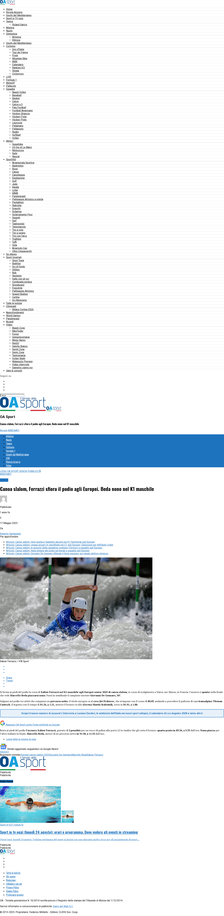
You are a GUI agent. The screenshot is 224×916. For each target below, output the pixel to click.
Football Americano (22, 110)
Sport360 (11, 159)
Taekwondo (18, 223)
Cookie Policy (12, 891)
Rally (14, 153)
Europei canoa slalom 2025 (35, 754)
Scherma (16, 211)
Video (9, 324)
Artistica (16, 37)
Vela (14, 245)
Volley (15, 138)
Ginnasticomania (21, 337)
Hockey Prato (19, 119)
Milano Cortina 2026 (23, 309)
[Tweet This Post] (115, 669)
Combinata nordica (22, 281)
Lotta (15, 190)
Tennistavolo (19, 226)
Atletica (10, 27)
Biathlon (16, 263)
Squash (16, 217)
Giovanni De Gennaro (60, 754)
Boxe (15, 168)
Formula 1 (11, 79)
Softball (16, 134)
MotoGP (10, 82)
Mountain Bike (19, 58)
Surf (14, 220)
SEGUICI (4, 751)
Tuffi (14, 242)
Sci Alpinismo (19, 300)
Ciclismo (10, 46)
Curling (16, 297)
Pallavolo (11, 86)
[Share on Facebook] (115, 666)
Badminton (17, 165)
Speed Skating (20, 294)
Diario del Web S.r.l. (63, 906)
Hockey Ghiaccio (21, 113)
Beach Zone (18, 327)
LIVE (8, 76)
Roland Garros (19, 24)
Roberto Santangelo (10, 533)
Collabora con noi (14, 884)
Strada (15, 70)
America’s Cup (19, 248)
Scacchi (16, 208)
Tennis (9, 21)
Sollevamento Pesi (22, 214)
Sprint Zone (18, 349)
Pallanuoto (17, 128)
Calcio (15, 101)
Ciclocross (18, 73)
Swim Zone (18, 352)
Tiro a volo (17, 229)
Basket (16, 98)
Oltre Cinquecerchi (22, 251)
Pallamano (17, 125)
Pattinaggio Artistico (23, 291)
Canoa (15, 171)
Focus (15, 334)
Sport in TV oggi (14, 18)
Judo (15, 184)
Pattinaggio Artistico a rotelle (27, 199)
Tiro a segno (18, 232)
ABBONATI (13, 430)
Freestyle (17, 288)
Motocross (18, 150)
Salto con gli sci (20, 278)
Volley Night (18, 358)
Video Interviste (20, 364)
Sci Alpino (11, 254)
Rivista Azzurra (14, 12)
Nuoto (9, 30)
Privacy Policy (12, 887)
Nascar (16, 156)
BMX (14, 61)
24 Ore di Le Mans (22, 147)
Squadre (10, 89)
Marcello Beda (79, 754)
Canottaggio (18, 174)
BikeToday (17, 331)
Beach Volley (19, 92)
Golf (14, 181)
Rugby (15, 131)
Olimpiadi (11, 306)
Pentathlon (18, 202)
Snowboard (18, 284)
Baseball (16, 95)
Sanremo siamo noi (22, 367)
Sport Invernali (13, 257)
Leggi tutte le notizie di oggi (21, 739)
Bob (14, 272)
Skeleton (17, 275)
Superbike (17, 144)
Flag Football (19, 107)
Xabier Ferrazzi (95, 754)
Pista (15, 55)
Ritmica (16, 40)
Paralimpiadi (18, 196)
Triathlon (16, 239)
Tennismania (18, 355)
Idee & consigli (14, 370)
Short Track (18, 260)
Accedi (9, 321)
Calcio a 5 (17, 104)
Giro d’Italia (18, 49)
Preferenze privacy (14, 895)
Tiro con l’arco (19, 235)
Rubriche (16, 205)
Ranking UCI (18, 67)
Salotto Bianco (20, 346)
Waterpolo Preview (22, 361)
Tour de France (20, 52)
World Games (13, 315)
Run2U (15, 343)
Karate (15, 187)
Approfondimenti (15, 312)
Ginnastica (11, 33)
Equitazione (18, 178)
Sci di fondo (18, 266)
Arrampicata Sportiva (23, 162)
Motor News (18, 340)
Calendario (17, 64)
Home (9, 9)
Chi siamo (10, 876)
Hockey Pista (19, 116)
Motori (9, 141)
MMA (15, 193)
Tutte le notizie (14, 303)
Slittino (16, 269)
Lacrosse (17, 122)
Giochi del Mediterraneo (19, 15)
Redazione (11, 880)
